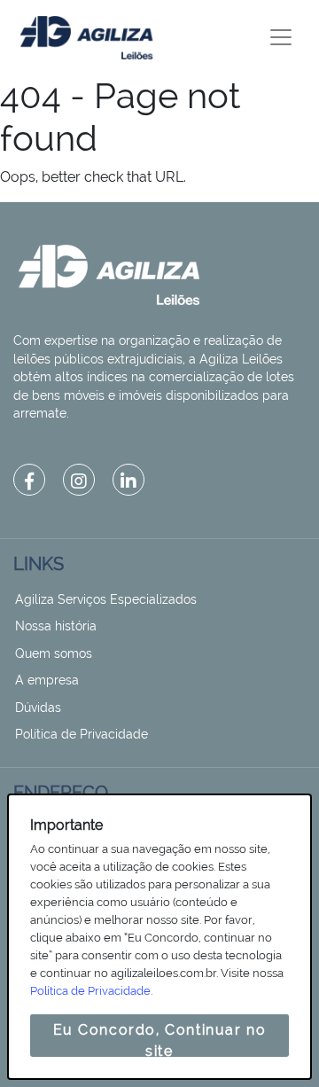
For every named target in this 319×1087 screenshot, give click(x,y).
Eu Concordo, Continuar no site (160, 1039)
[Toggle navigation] (281, 37)
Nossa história (56, 626)
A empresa (47, 680)
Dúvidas (38, 707)
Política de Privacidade (81, 734)
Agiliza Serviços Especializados (106, 599)
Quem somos (53, 653)
